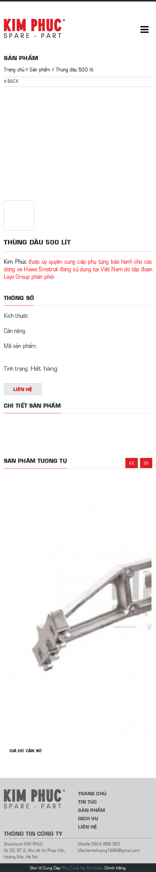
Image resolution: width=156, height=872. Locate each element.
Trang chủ (14, 69)
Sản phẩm (40, 69)
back (12, 80)
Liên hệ (23, 389)
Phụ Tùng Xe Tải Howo (82, 867)
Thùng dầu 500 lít (75, 69)
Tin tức (87, 801)
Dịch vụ (88, 818)
